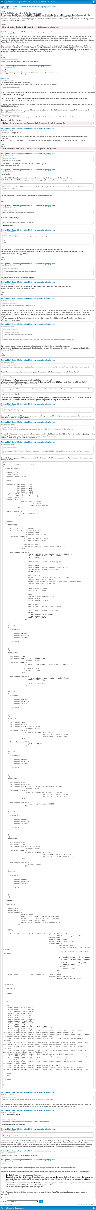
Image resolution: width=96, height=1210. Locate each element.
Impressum (19, 1208)
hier (19, 1143)
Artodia (93, 1204)
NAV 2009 (27, 1155)
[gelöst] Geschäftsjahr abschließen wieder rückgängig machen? (30, 2)
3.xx (19, 1155)
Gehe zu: (3, 1202)
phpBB (10, 1204)
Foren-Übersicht (7, 1208)
